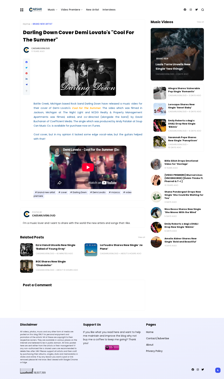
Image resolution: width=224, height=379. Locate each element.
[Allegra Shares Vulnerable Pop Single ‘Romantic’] (159, 93)
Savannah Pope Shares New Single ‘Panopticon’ (183, 139)
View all (141, 237)
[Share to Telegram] (26, 85)
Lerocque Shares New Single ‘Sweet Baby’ (181, 106)
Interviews (109, 9)
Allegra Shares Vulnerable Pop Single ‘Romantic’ (184, 90)
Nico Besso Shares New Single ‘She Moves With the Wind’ (182, 211)
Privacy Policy (154, 351)
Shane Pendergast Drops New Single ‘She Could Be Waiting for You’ (183, 195)
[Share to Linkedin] (26, 79)
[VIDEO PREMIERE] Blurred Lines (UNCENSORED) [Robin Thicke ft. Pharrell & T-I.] (183, 178)
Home (26, 24)
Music (51, 9)
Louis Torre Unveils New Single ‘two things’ (173, 66)
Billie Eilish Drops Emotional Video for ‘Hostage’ (181, 162)
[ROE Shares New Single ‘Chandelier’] (26, 266)
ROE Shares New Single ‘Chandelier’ (51, 263)
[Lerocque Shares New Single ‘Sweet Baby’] (159, 109)
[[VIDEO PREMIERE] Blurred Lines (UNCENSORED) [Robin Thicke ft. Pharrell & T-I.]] (156, 180)
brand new (162, 58)
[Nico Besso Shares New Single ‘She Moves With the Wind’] (156, 212)
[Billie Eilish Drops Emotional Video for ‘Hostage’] (156, 164)
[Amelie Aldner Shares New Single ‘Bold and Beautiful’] (156, 242)
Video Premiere (70, 9)
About (149, 344)
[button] (26, 90)
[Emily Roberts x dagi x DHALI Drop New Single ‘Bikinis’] (159, 125)
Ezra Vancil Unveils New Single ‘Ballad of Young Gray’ (55, 247)
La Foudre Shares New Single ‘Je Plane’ (121, 247)
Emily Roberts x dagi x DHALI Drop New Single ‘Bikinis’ (181, 123)
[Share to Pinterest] (26, 73)
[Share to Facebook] (26, 62)
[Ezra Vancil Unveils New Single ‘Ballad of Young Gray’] (26, 249)
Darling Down (80, 192)
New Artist (92, 9)
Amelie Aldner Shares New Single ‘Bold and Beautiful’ (180, 240)
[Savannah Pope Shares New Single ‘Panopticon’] (159, 142)
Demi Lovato (99, 192)
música (115, 192)
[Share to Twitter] (26, 68)
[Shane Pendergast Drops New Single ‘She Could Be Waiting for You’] (156, 197)
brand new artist (42, 24)
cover (64, 192)
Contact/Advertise (157, 338)
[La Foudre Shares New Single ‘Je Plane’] (90, 249)
